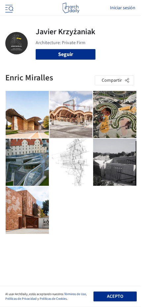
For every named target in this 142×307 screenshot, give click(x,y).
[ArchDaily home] (70, 8)
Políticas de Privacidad (21, 298)
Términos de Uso (75, 294)
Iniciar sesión (122, 8)
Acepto (115, 296)
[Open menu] (8, 8)
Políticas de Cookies (53, 298)
